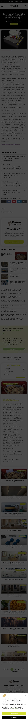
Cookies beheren (14, 717)
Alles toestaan (14, 713)
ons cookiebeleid (14, 708)
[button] (25, 696)
